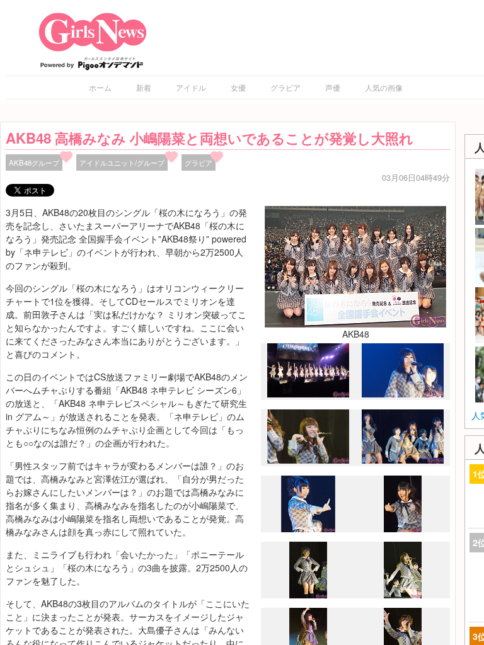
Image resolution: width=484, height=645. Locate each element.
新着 (143, 87)
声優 (332, 87)
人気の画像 (384, 87)
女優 (238, 87)
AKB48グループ (34, 162)
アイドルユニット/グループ (121, 162)
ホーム (100, 87)
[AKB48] (355, 265)
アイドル (191, 87)
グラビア (285, 87)
